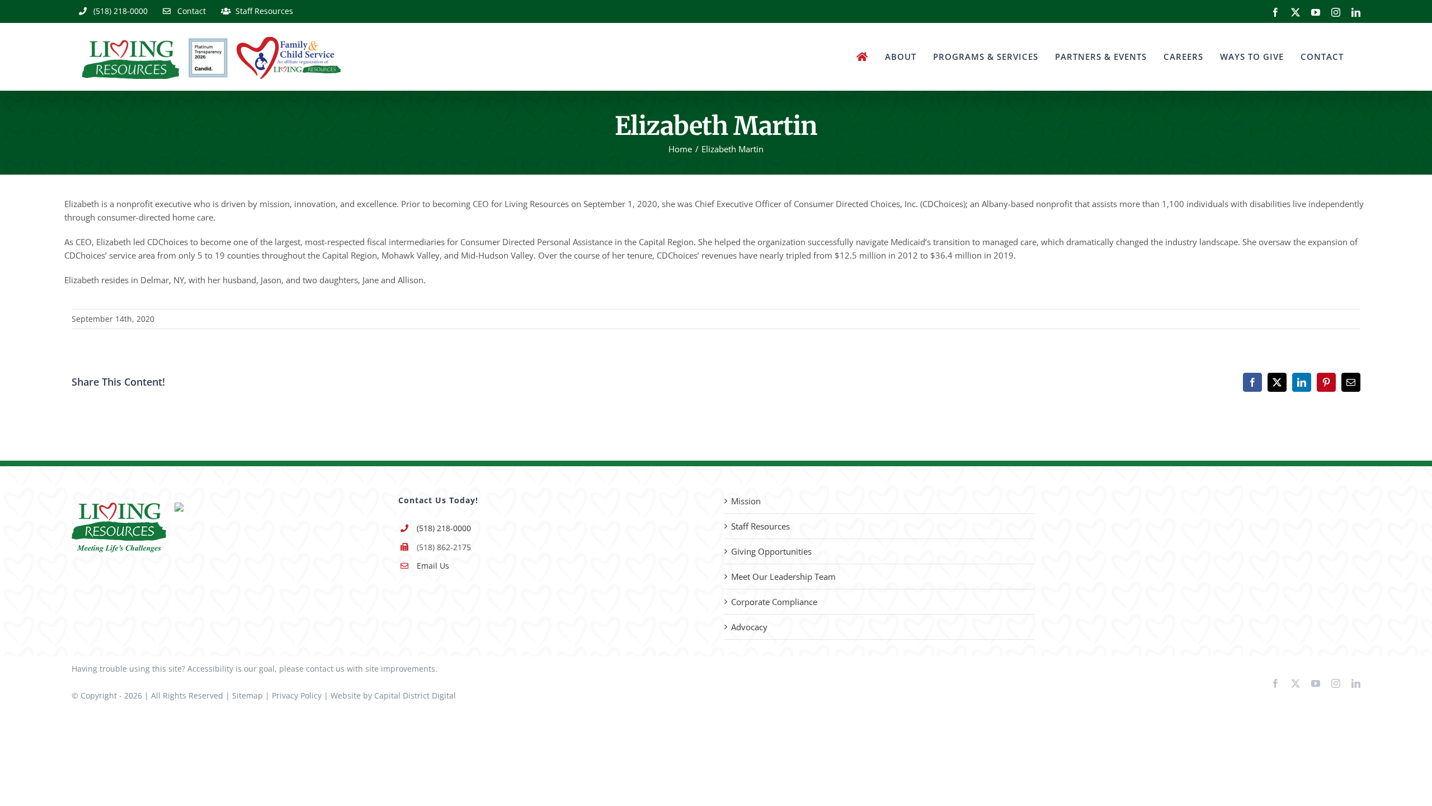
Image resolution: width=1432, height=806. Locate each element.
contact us (325, 668)
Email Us (433, 565)
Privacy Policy (297, 695)
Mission (746, 501)
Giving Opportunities (771, 551)
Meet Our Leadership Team (783, 576)
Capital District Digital (415, 695)
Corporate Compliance (774, 601)
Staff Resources (760, 526)
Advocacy (749, 626)
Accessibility (210, 668)
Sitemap (247, 695)
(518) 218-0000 (444, 528)
